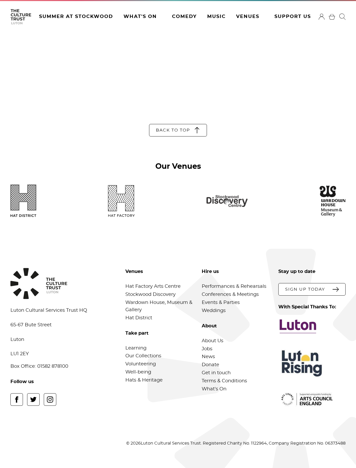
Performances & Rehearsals (234, 286)
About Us (212, 341)
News (208, 356)
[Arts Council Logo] (312, 399)
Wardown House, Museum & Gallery (158, 306)
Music (216, 16)
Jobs (207, 349)
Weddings (214, 310)
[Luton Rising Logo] (312, 363)
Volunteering (140, 364)
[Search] (342, 16)
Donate (210, 365)
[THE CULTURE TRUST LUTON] (20, 16)
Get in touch (216, 373)
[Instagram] (50, 399)
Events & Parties (221, 302)
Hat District (138, 318)
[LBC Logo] (312, 326)
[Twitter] (33, 399)
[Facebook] (16, 399)
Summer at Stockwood (76, 16)
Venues (247, 16)
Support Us (292, 16)
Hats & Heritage (144, 380)
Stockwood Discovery (150, 294)
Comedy (184, 16)
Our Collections (143, 356)
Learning (135, 348)
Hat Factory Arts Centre (153, 286)
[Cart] (332, 17)
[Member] (321, 17)
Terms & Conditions (224, 381)
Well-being (138, 372)
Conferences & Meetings (230, 294)
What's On (140, 16)
